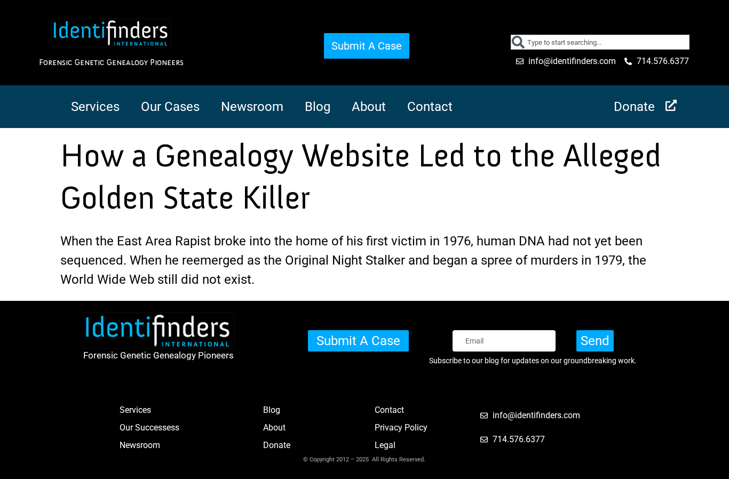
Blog (317, 106)
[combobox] (600, 42)
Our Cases (170, 106)
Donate (634, 106)
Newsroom (252, 106)
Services (95, 106)
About (369, 106)
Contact (430, 106)
